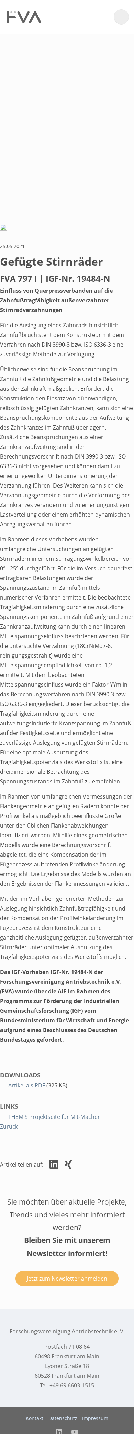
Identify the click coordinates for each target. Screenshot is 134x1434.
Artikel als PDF (27, 1085)
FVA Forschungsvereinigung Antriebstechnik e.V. (24, 17)
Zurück (9, 1126)
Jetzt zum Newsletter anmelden (67, 1278)
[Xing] (68, 1164)
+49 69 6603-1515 (71, 1385)
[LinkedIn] (53, 1164)
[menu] (121, 17)
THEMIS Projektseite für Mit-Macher (54, 1117)
